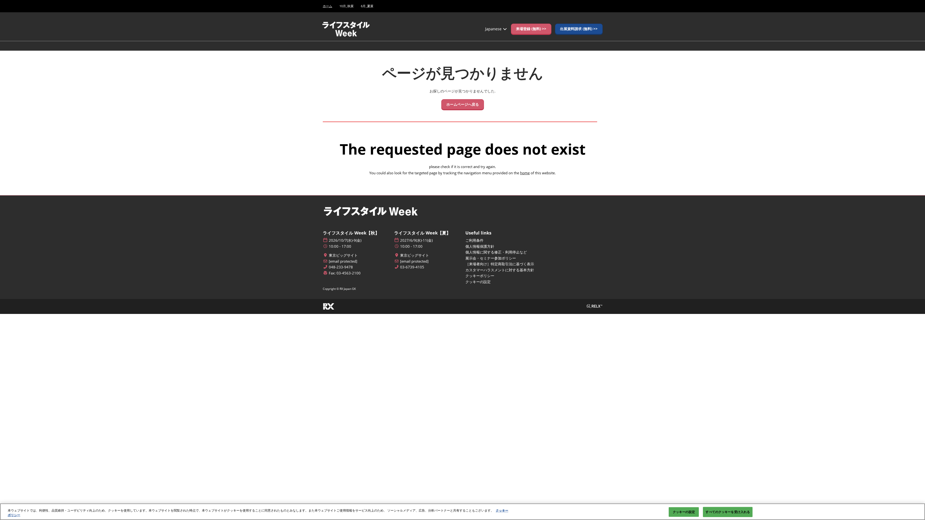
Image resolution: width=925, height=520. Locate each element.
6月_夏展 (367, 6)
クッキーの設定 (684, 512)
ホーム (327, 6)
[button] (531, 29)
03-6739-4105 (412, 267)
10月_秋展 (346, 6)
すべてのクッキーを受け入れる (728, 512)
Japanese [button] (493, 29)
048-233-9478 (341, 267)
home (525, 172)
